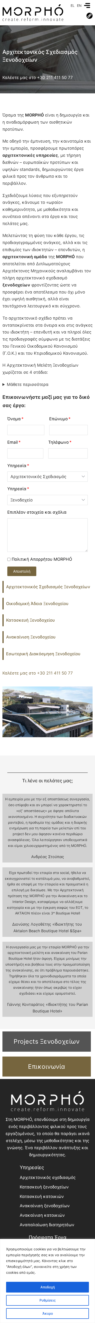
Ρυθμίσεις (47, 1300)
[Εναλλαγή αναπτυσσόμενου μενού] (89, 16)
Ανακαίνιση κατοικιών (42, 1215)
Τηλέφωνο (58, 442)
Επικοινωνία (46, 1066)
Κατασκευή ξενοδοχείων (44, 1187)
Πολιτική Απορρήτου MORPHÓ (42, 559)
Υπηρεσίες (32, 1167)
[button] (21, 571)
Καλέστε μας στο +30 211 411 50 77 (37, 77)
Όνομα (14, 418)
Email (12, 442)
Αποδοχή (47, 1287)
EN (79, 5)
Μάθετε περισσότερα (27, 384)
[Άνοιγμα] (87, 5)
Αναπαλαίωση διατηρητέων (47, 1224)
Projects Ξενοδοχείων (46, 1041)
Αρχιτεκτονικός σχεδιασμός (48, 1177)
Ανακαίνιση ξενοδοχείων (45, 1205)
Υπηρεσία (16, 465)
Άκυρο (47, 1313)
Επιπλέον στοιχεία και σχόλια (36, 512)
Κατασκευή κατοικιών (42, 1196)
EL (73, 5)
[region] (47, 1281)
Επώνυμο (58, 418)
